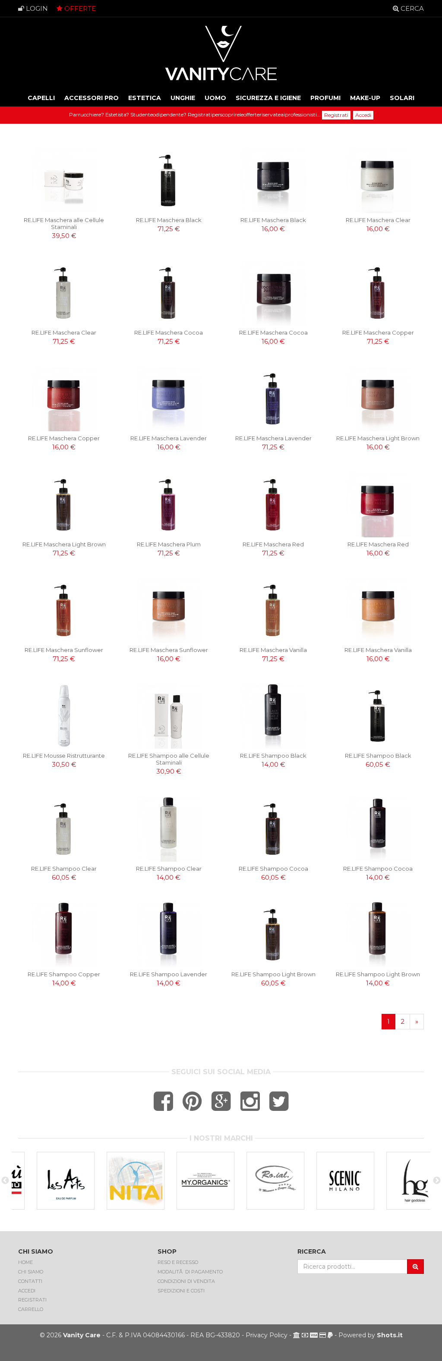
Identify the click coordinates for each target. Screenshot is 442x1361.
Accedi (363, 115)
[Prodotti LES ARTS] (47, 1181)
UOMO (215, 98)
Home (25, 1262)
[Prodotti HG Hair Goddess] (396, 1181)
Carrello (30, 1309)
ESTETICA (144, 98)
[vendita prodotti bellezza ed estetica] (221, 53)
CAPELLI (41, 98)
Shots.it (390, 1335)
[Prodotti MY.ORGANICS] (186, 1181)
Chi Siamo (30, 1272)
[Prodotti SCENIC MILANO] (326, 1181)
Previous (5, 1180)
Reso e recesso (178, 1262)
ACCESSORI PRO (91, 98)
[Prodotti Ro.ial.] (256, 1181)
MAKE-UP (365, 98)
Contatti (30, 1281)
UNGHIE (182, 98)
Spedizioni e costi (181, 1291)
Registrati (336, 115)
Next (437, 1180)
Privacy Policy (266, 1335)
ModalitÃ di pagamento (190, 1272)
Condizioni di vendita (186, 1281)
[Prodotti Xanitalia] (117, 1181)
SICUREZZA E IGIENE (268, 98)
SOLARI (402, 98)
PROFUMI (325, 98)
